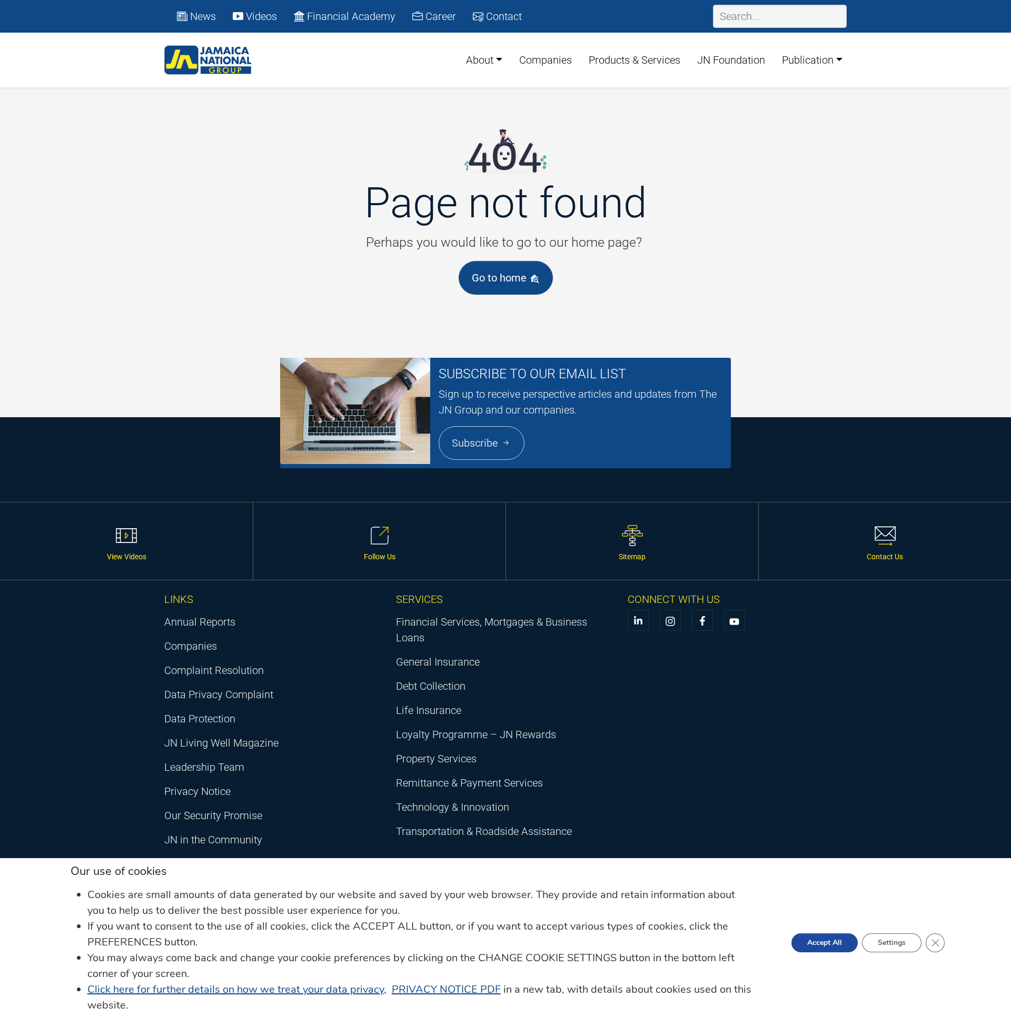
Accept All (824, 943)
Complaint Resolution (214, 670)
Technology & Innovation (452, 807)
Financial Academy (349, 16)
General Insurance (438, 662)
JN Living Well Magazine (221, 743)
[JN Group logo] (208, 60)
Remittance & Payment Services (469, 783)
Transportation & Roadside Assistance (484, 831)
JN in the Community (213, 839)
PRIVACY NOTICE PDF (446, 989)
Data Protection (199, 718)
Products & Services (634, 60)
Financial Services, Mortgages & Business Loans (491, 630)
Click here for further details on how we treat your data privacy (235, 989)
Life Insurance (428, 710)
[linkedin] (638, 620)
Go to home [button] (500, 277)
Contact (502, 16)
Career (439, 16)
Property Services (436, 758)
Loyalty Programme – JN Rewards (476, 734)
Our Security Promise (213, 815)
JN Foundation (731, 60)
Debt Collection (430, 686)
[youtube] (734, 620)
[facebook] (702, 620)
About (479, 60)
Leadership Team (204, 767)
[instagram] (670, 620)
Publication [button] (808, 60)
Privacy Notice (197, 791)
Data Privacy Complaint (218, 694)
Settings (892, 943)
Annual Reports (199, 622)
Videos (260, 16)
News (201, 16)
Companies (545, 60)
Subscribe (476, 443)
